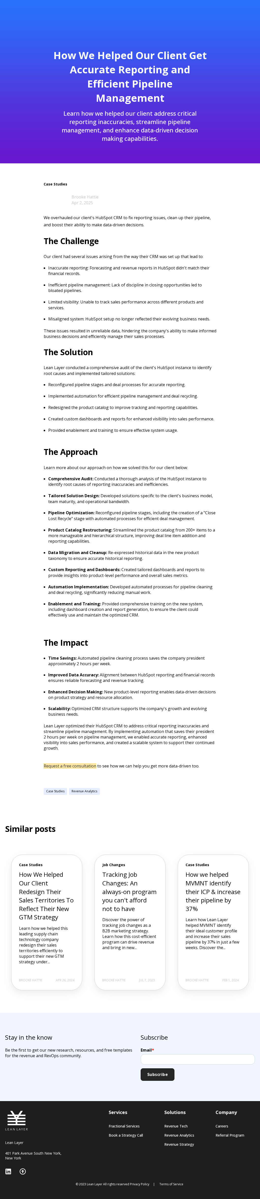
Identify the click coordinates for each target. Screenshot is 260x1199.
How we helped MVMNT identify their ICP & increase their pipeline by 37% (213, 891)
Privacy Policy (139, 1184)
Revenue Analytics (84, 791)
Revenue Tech (176, 1126)
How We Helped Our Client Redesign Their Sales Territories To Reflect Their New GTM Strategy (46, 895)
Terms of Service (171, 1184)
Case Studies (55, 791)
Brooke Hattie (85, 197)
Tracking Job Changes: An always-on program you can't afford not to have (129, 891)
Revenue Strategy (179, 1144)
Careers (222, 1126)
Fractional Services (124, 1126)
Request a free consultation (70, 766)
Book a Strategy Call (126, 1135)
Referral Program (230, 1135)
